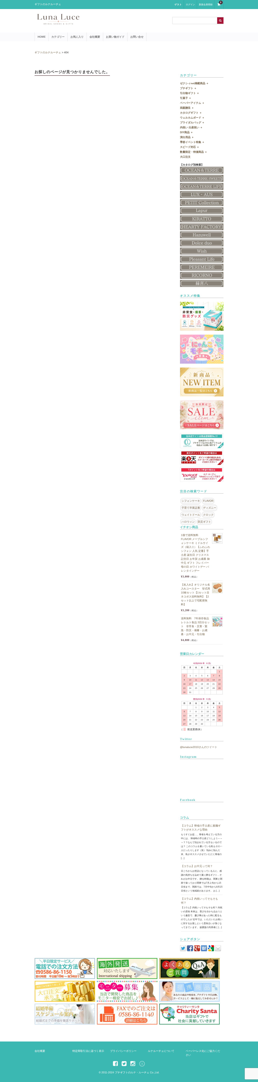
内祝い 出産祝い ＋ (191, 127)
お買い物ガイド (115, 36)
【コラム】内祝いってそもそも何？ (199, 900)
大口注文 (185, 156)
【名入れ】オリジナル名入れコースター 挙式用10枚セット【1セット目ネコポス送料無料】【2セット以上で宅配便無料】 (195, 594)
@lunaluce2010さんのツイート (198, 747)
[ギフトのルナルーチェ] (91, 22)
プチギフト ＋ (188, 88)
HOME (42, 36)
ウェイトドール (191, 514)
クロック (208, 514)
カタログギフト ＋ (191, 112)
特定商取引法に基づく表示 (88, 1050)
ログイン (190, 4)
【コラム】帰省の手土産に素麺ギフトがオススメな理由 (201, 827)
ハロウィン (188, 521)
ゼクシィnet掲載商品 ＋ (194, 83)
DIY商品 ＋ (186, 132)
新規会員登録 (205, 4)
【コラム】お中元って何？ (197, 866)
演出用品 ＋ (187, 137)
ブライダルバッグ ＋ (192, 122)
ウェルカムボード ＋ (192, 117)
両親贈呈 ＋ (187, 107)
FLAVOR (208, 500)
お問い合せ (137, 36)
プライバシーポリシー (123, 1050)
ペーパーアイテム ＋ (192, 102)
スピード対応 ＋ (189, 146)
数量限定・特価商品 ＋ (193, 151)
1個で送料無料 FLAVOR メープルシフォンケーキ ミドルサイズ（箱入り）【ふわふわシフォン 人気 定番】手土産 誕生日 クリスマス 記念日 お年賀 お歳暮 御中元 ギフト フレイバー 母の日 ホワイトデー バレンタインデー (195, 553)
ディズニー (209, 507)
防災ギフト (204, 521)
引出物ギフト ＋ (189, 93)
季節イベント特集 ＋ (192, 142)
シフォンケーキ (191, 500)
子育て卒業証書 (191, 507)
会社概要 (95, 36)
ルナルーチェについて (161, 1050)
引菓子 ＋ (185, 97)
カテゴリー (58, 36)
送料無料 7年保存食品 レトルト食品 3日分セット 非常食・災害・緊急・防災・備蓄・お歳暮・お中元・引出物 (195, 626)
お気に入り (77, 36)
